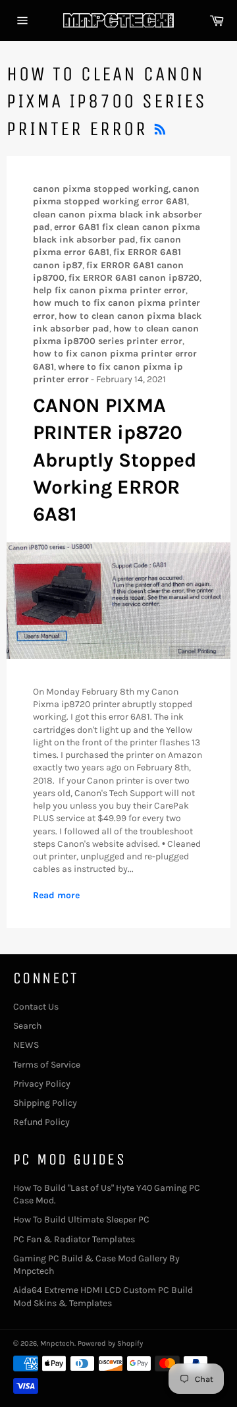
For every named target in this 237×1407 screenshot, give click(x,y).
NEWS (26, 1044)
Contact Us (36, 1006)
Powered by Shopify (110, 1343)
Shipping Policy (45, 1102)
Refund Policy (41, 1122)
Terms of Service (46, 1064)
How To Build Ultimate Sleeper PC (81, 1219)
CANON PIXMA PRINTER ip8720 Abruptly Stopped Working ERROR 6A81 (114, 459)
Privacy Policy (41, 1083)
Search (27, 1025)
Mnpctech (57, 1343)
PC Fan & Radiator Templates (74, 1239)
